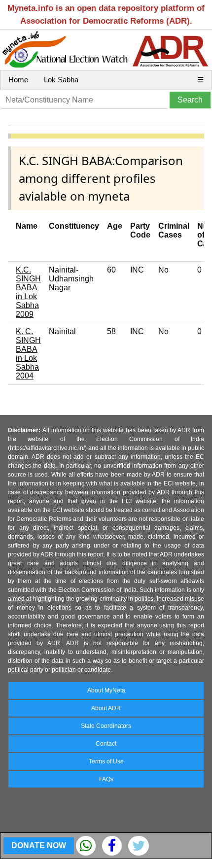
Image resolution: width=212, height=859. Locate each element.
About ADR (106, 708)
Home (18, 79)
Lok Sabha (61, 79)
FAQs (106, 779)
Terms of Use (106, 761)
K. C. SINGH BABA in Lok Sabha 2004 (28, 353)
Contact (106, 743)
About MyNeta (106, 690)
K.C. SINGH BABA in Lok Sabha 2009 (28, 292)
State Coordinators (106, 725)
